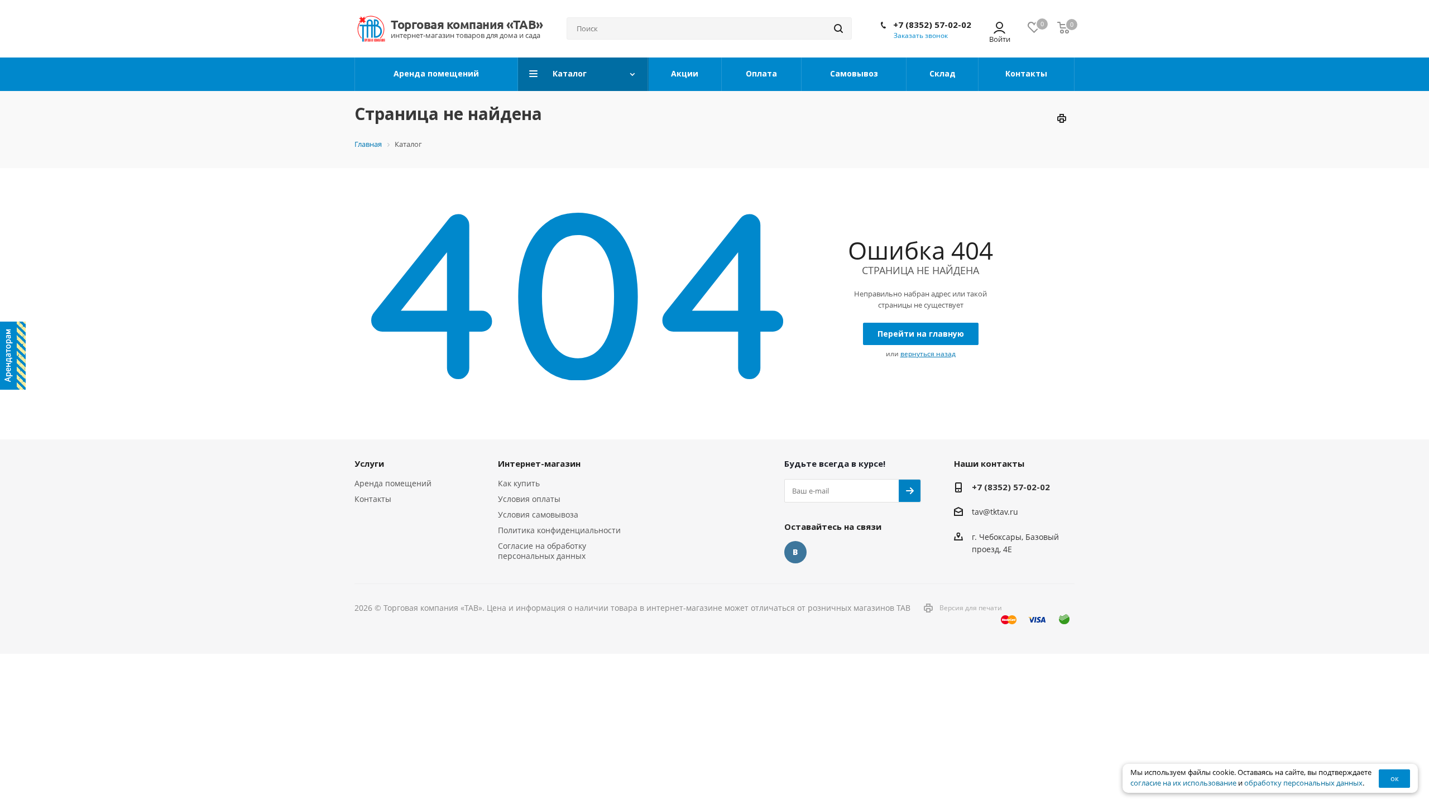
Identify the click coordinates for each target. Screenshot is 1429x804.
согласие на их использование (1183, 783)
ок (1394, 778)
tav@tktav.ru (995, 512)
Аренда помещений (392, 483)
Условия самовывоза (538, 514)
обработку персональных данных (1303, 783)
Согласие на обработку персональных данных (542, 550)
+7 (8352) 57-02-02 (932, 24)
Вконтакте (795, 552)
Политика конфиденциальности (559, 530)
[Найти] (838, 28)
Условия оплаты (529, 499)
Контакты (372, 499)
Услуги (369, 463)
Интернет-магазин (539, 463)
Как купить (519, 483)
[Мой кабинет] (999, 28)
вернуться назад (928, 353)
